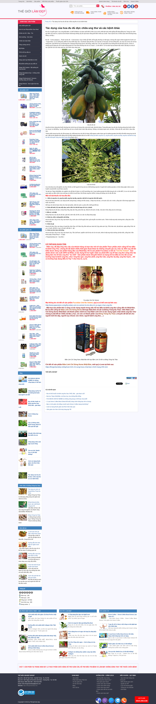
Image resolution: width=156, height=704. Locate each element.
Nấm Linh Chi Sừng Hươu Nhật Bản (76, 364)
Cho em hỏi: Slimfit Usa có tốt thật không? (121, 651)
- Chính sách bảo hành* (103, 687)
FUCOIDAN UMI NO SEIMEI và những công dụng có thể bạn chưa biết (67, 399)
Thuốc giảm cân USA (62, 1)
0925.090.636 (142, 701)
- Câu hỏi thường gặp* (126, 685)
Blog (21, 373)
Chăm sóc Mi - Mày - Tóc (26, 33)
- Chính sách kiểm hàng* (103, 685)
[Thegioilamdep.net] (32, 17)
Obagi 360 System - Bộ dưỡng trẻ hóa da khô (28, 68)
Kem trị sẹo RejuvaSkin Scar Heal (29, 29)
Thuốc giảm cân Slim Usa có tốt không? (120, 644)
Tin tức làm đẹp (77, 683)
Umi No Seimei (122, 251)
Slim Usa (126, 1)
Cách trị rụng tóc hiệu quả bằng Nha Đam (80, 623)
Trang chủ (21, 1)
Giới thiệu (29, 1)
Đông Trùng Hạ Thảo (34, 515)
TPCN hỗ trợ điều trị (24, 52)
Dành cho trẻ (22, 56)
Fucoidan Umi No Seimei (83, 303)
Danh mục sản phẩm (27, 21)
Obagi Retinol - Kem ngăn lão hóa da (29, 84)
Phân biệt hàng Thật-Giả (80, 680)
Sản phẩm (37, 1)
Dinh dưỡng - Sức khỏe (26, 37)
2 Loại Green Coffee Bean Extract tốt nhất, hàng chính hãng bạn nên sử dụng (69, 401)
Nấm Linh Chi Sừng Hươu (71, 310)
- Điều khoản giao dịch (126, 682)
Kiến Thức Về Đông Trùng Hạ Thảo (30, 485)
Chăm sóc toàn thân (25, 41)
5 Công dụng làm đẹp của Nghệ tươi (79, 614)
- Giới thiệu (123, 689)
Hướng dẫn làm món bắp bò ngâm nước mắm (34, 544)
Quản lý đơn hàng (104, 1)
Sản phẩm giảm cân (25, 25)
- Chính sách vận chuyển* (103, 683)
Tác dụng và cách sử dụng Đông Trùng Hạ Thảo (34, 491)
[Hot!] (127, 383)
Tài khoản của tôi (116, 1)
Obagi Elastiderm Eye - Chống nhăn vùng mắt (29, 73)
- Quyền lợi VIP (124, 683)
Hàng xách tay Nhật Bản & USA (28, 60)
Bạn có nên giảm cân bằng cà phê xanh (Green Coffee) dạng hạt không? (68, 404)
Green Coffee (135, 1)
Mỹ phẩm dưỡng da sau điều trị (28, 63)
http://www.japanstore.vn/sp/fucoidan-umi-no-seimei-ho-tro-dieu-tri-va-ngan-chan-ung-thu (79, 305)
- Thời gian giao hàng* (102, 682)
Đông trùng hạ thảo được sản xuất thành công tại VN (34, 504)
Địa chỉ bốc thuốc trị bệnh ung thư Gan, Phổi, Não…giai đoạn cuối (66, 393)
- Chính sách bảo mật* (102, 693)
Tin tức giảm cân (77, 682)
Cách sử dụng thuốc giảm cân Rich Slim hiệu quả (61, 407)
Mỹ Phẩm (21, 48)
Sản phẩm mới (24, 90)
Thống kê (22, 588)
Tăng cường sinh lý (24, 44)
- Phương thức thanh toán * (104, 680)
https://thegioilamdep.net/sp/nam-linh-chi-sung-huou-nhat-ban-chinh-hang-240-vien (77, 367)
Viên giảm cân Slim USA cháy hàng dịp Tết (59, 409)
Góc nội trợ (23, 528)
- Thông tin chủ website (126, 687)
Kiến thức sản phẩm (48, 1)
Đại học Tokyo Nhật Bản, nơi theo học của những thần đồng (64, 396)
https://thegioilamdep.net (30, 685)
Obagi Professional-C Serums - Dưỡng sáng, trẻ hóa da (28, 79)
